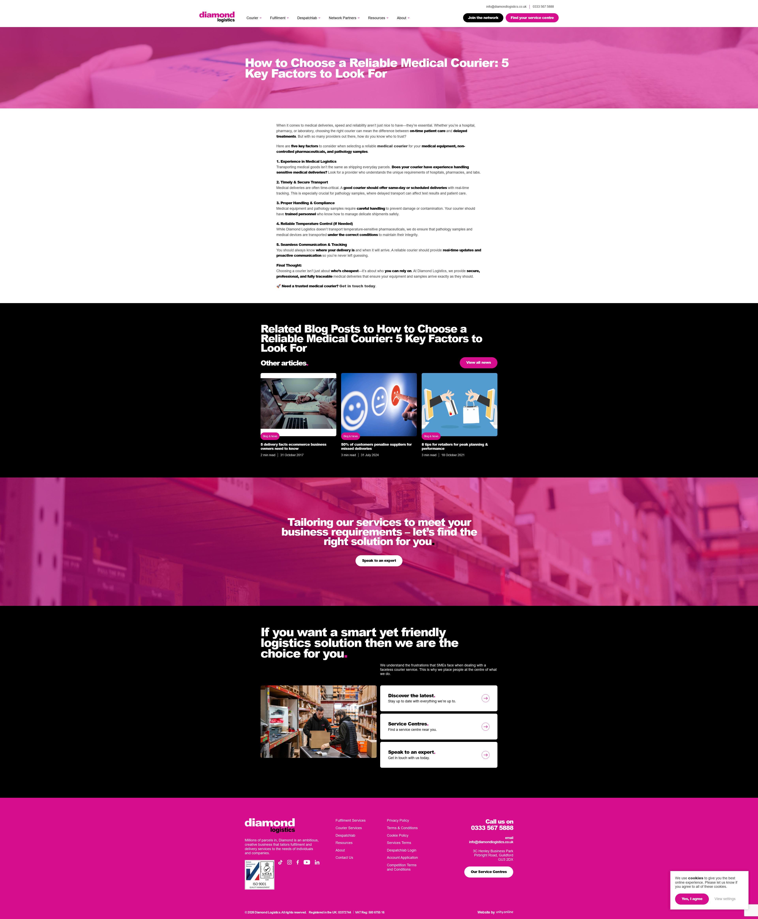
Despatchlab (307, 18)
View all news (478, 362)
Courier (252, 18)
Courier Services (349, 828)
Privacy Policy (398, 820)
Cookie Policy (397, 835)
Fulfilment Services (351, 820)
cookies (695, 877)
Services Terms (399, 843)
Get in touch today (357, 285)
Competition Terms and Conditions (402, 867)
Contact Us (344, 857)
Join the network (483, 17)
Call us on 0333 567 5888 (492, 824)
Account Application (402, 857)
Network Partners (342, 18)
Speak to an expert (379, 560)
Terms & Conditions (402, 828)
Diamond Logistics (217, 17)
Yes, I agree (692, 898)
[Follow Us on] (280, 862)
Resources (376, 18)
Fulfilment (277, 18)
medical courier (392, 145)
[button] (260, 18)
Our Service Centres (489, 871)
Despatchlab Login (401, 850)
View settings (725, 899)
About (401, 18)
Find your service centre (532, 17)
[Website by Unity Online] (504, 912)
